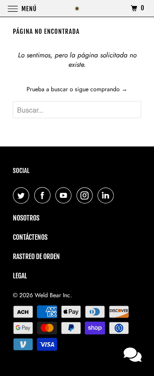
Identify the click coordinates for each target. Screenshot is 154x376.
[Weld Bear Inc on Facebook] (44, 195)
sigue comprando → (101, 89)
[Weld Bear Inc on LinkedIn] (107, 195)
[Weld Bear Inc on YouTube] (65, 195)
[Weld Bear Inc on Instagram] (86, 195)
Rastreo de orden (36, 256)
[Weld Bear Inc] (77, 8)
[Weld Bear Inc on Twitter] (23, 195)
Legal (20, 276)
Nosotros (26, 218)
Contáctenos (30, 237)
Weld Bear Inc (52, 295)
